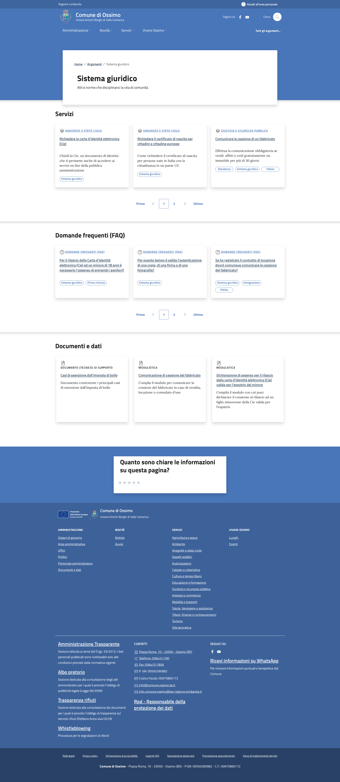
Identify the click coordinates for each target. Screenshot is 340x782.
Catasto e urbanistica (186, 569)
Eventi (233, 544)
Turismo (177, 621)
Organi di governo (70, 537)
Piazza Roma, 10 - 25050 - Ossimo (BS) (172, 651)
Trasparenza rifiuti (77, 700)
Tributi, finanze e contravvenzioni (194, 614)
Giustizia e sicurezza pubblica (244, 130)
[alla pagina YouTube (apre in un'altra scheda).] (245, 17)
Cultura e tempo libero (187, 576)
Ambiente (178, 544)
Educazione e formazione (189, 582)
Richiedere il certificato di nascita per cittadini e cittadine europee (165, 141)
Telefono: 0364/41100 (153, 658)
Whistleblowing (74, 728)
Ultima (199, 205)
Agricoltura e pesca (184, 537)
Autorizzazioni (181, 563)
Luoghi (233, 537)
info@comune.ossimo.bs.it (156, 685)
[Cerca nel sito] (277, 17)
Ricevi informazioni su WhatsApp (244, 660)
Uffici (61, 550)
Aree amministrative (71, 544)
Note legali (69, 756)
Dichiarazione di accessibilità (122, 756)
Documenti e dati (69, 569)
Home (78, 64)
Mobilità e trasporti (184, 602)
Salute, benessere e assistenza (192, 608)
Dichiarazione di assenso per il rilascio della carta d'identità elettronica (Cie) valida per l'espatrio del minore (244, 379)
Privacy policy (90, 756)
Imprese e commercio (186, 595)
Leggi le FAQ (152, 756)
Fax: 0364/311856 (151, 664)
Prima (141, 205)
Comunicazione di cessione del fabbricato (169, 375)
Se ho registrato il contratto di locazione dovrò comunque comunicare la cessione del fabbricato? (246, 265)
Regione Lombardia (69, 4)
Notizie (119, 537)
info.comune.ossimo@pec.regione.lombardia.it (170, 691)
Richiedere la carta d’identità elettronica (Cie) (89, 141)
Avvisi (119, 544)
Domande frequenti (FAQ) (85, 252)
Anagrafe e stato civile (83, 130)
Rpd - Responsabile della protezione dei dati (159, 705)
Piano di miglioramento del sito (260, 756)
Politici (62, 556)
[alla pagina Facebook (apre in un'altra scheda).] (238, 17)
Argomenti (94, 64)
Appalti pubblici (182, 556)
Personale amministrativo (75, 563)
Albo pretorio (71, 672)
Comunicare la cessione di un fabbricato (245, 138)
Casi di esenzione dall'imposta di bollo (89, 375)
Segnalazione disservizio (180, 756)
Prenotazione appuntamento (218, 756)
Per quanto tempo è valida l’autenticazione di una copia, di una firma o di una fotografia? (169, 265)
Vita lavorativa (181, 627)
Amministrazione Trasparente (89, 644)
